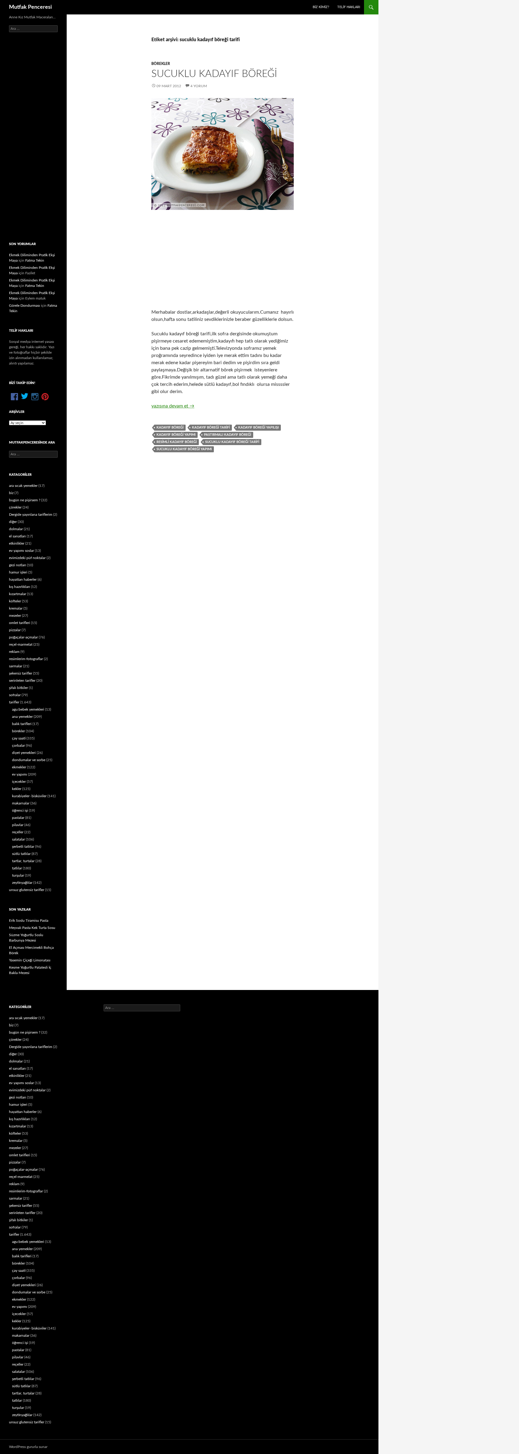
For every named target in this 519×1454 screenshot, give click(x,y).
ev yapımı (19, 774)
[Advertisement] (222, 259)
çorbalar (18, 745)
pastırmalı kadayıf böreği (227, 434)
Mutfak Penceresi (30, 7)
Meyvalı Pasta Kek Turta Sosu (32, 928)
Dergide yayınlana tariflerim (30, 514)
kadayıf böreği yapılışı (258, 427)
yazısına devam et (172, 406)
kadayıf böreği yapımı (176, 434)
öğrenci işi (20, 810)
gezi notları (17, 565)
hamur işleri (18, 572)
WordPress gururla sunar (28, 1447)
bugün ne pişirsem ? (24, 500)
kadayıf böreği (170, 427)
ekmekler (19, 767)
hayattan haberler (23, 579)
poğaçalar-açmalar (23, 637)
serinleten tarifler (22, 680)
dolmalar (16, 529)
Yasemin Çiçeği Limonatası (29, 960)
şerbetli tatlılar (23, 846)
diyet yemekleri (24, 753)
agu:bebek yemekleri (28, 709)
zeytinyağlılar (22, 882)
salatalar (18, 839)
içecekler (19, 781)
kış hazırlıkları (19, 587)
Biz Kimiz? (321, 7)
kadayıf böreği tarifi (211, 427)
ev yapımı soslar (21, 550)
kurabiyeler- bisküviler (29, 796)
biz (11, 493)
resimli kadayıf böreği (176, 442)
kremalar (16, 608)
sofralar (15, 695)
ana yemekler (22, 716)
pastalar (18, 817)
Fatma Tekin (34, 260)
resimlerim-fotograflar (26, 659)
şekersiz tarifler (20, 673)
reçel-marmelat (20, 644)
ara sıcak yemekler (23, 485)
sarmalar (15, 666)
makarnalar (20, 803)
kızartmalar (17, 594)
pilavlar (17, 825)
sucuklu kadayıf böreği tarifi (232, 442)
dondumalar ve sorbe (28, 760)
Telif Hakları (348, 7)
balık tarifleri (22, 724)
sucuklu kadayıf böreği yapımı (184, 449)
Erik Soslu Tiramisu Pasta (28, 920)
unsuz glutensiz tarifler (26, 890)
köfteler (15, 601)
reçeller (17, 832)
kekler (16, 789)
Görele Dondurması (24, 305)
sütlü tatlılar (21, 854)
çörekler (15, 507)
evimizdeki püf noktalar (27, 558)
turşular (18, 875)
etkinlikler (16, 543)
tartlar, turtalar (23, 861)
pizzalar (15, 630)
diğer (13, 522)
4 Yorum (198, 86)
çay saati (19, 738)
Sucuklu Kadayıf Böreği (214, 74)
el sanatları (17, 536)
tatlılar (17, 868)
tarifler (14, 702)
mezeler (15, 615)
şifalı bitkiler (18, 688)
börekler (160, 64)
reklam (14, 651)
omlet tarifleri (19, 623)
